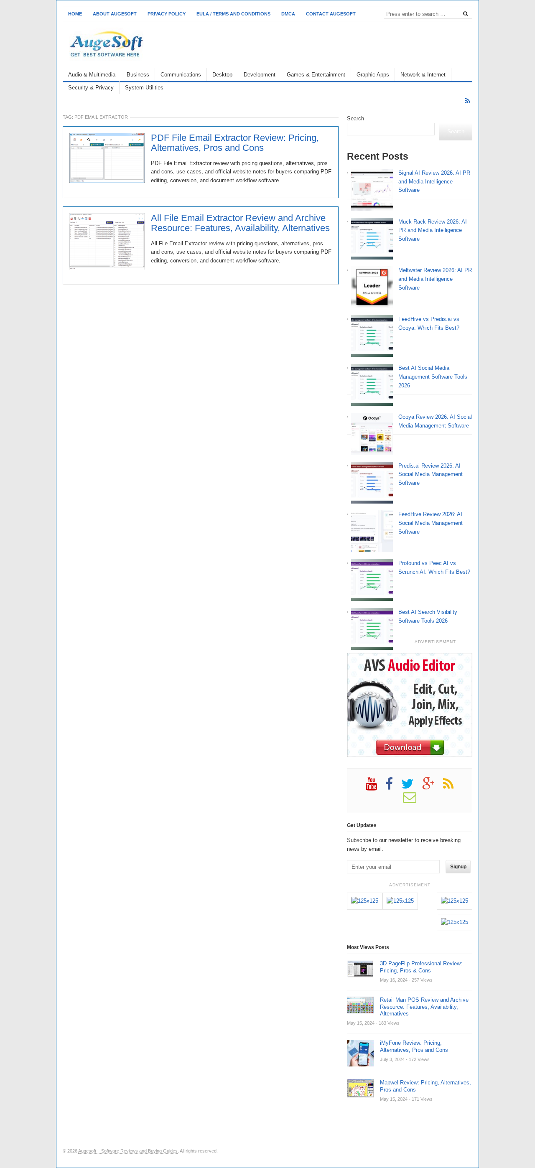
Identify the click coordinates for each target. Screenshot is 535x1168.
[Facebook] (393, 786)
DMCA (288, 13)
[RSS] (467, 101)
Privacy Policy (167, 13)
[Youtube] (375, 786)
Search (355, 118)
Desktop (222, 74)
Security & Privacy (91, 87)
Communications (180, 74)
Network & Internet (423, 74)
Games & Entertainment (316, 74)
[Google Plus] (432, 786)
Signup (458, 867)
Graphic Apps (373, 74)
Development (259, 74)
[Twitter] (411, 786)
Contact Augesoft (331, 13)
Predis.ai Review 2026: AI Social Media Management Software (430, 474)
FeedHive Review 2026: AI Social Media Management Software (430, 523)
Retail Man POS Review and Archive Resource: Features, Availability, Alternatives (424, 1007)
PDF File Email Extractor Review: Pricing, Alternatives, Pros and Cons (235, 143)
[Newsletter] (414, 800)
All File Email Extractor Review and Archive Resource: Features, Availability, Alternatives (240, 223)
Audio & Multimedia (91, 74)
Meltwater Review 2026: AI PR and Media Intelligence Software (435, 279)
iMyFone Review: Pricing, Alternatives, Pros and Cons (414, 1046)
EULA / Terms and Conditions (233, 13)
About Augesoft (115, 13)
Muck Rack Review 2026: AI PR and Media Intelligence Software (432, 230)
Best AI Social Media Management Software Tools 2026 (432, 377)
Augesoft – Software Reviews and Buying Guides (128, 1150)
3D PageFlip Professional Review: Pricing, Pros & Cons (421, 967)
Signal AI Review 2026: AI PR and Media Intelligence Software (434, 181)
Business (138, 74)
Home (75, 13)
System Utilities (144, 87)
